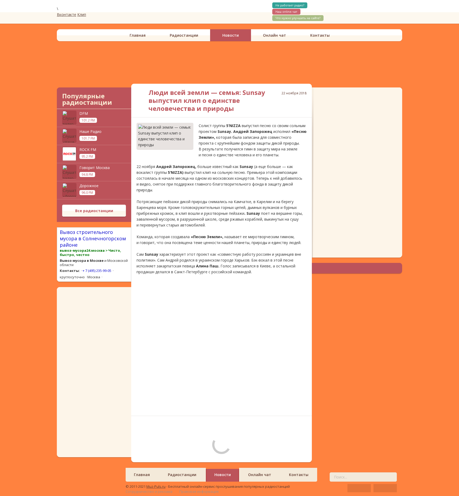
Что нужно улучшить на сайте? (297, 18)
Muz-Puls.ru (155, 486)
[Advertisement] (229, 62)
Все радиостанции (94, 210)
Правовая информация (199, 491)
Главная (138, 35)
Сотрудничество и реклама (149, 491)
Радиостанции (184, 35)
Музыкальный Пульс (91, 11)
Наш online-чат (286, 12)
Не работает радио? (289, 5)
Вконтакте (66, 14)
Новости (230, 35)
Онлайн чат (274, 35)
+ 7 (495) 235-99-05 (97, 270)
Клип (81, 14)
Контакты (320, 35)
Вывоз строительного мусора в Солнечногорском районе (93, 238)
